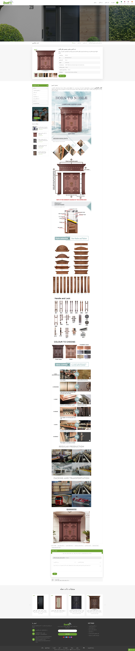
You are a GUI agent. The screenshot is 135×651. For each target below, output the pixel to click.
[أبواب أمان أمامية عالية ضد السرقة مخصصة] (35, 147)
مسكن (95, 2)
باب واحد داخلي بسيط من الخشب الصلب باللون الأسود (59, 610)
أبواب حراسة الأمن (88, 545)
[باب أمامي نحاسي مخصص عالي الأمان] (35, 134)
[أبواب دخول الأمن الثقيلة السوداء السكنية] (94, 602)
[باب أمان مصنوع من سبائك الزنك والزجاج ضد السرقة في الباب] (35, 140)
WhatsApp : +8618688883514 (41, 634)
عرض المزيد (40, 129)
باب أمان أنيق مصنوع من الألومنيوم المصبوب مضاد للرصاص (42, 152)
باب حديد (34, 94)
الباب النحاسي (98, 88)
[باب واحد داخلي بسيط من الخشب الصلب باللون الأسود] (58, 602)
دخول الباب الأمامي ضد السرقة (94, 635)
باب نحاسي (35, 92)
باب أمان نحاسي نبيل (61, 545)
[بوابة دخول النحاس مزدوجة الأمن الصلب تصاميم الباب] (40, 602)
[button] (105, 605)
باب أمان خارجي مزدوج (93, 629)
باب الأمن (100, 2)
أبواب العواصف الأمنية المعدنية (94, 633)
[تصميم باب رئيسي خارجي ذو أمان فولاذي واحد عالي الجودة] (35, 128)
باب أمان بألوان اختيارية (69, 545)
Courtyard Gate (36, 103)
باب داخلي (107, 2)
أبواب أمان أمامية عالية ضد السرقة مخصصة (42, 146)
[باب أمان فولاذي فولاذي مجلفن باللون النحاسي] (76, 602)
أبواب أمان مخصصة (95, 545)
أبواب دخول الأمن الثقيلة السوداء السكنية (94, 610)
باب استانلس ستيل (36, 98)
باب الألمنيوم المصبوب (36, 90)
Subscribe (67, 634)
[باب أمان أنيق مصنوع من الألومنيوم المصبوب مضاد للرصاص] (35, 153)
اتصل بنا (112, 2)
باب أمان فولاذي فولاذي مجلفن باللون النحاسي (77, 610)
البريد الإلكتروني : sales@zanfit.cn (41, 630)
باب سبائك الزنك (35, 96)
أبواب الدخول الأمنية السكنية (56, 547)
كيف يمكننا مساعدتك (39, 110)
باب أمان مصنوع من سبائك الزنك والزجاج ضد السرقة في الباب (43, 140)
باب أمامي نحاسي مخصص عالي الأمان (42, 134)
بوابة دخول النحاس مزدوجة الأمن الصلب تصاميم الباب (41, 610)
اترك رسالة (132, 649)
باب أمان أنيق (91, 631)
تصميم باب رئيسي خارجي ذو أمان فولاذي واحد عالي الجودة (42, 128)
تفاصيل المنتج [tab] (55, 85)
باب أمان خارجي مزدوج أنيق (79, 545)
